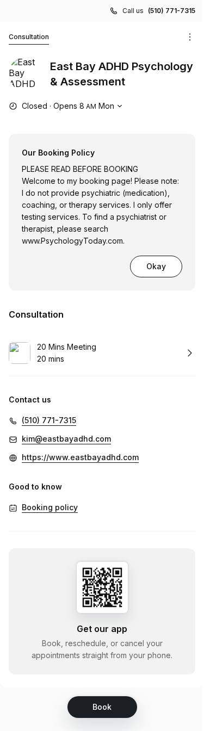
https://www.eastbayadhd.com (80, 457)
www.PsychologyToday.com (72, 240)
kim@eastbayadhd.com (66, 438)
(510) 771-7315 (171, 11)
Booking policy (50, 507)
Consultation (29, 37)
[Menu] (190, 37)
